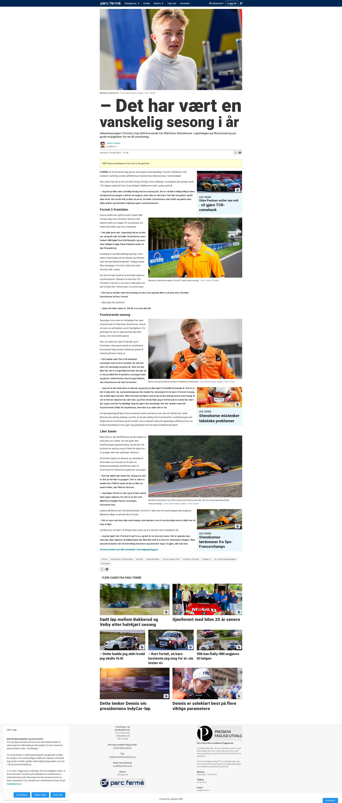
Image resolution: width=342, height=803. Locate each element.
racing (139, 559)
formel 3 (206, 559)
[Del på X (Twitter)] (236, 153)
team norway (153, 559)
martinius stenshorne (122, 559)
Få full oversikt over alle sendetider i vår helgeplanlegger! (129, 549)
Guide (146, 3)
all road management (225, 559)
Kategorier (131, 3)
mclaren (105, 563)
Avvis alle (58, 795)
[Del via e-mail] (240, 153)
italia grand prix (171, 559)
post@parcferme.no (122, 765)
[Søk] (241, 3)
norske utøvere (191, 559)
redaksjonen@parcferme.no (122, 757)
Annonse (185, 3)
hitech (104, 559)
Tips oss (171, 3)
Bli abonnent (216, 3)
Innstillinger (330, 800)
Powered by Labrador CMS (171, 799)
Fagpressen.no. (14, 784)
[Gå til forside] (110, 3)
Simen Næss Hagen (122, 748)
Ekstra (157, 3)
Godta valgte (40, 795)
